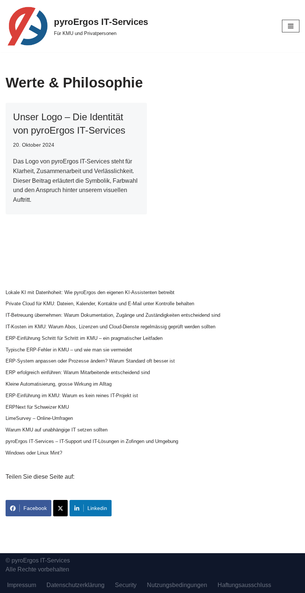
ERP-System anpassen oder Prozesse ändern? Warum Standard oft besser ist (90, 361)
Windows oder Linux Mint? (34, 453)
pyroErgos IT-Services (41, 560)
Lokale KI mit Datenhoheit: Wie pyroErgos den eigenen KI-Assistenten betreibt (90, 292)
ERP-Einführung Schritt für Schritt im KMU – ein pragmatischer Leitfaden (84, 338)
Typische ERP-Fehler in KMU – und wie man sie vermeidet (69, 350)
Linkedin (97, 508)
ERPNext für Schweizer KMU (37, 407)
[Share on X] (60, 508)
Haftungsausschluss (244, 585)
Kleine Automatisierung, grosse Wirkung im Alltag (59, 384)
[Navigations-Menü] (290, 26)
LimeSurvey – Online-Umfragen (39, 418)
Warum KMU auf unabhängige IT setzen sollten (56, 430)
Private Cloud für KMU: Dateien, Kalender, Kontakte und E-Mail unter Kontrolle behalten (100, 303)
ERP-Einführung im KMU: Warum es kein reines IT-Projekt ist (72, 395)
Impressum (21, 585)
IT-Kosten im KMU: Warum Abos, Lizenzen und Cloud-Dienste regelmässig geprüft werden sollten (110, 326)
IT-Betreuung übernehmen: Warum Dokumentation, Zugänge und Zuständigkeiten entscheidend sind (113, 315)
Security (126, 585)
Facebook (35, 508)
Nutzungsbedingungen (177, 585)
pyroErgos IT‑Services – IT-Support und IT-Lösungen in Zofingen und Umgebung (92, 441)
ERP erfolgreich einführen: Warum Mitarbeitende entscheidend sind (78, 372)
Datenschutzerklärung (75, 585)
